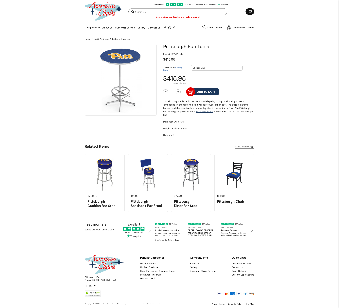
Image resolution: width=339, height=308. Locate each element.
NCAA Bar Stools (204, 111)
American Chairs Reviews (203, 271)
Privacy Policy (218, 304)
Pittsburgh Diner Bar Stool (186, 204)
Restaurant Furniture (151, 275)
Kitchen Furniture (149, 267)
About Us (107, 27)
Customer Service (125, 27)
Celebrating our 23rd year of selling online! (178, 17)
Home (87, 39)
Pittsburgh (126, 39)
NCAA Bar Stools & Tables (106, 39)
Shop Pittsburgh (244, 146)
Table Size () (172, 68)
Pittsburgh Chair (230, 202)
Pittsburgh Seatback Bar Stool (146, 204)
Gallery (141, 27)
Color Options (214, 27)
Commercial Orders (243, 27)
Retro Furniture (148, 264)
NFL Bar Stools (148, 278)
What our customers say (99, 229)
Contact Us (154, 27)
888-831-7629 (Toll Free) (104, 280)
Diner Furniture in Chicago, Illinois (157, 271)
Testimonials (95, 224)
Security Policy (235, 304)
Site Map (250, 304)
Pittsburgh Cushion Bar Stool (102, 204)
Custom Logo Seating (243, 275)
